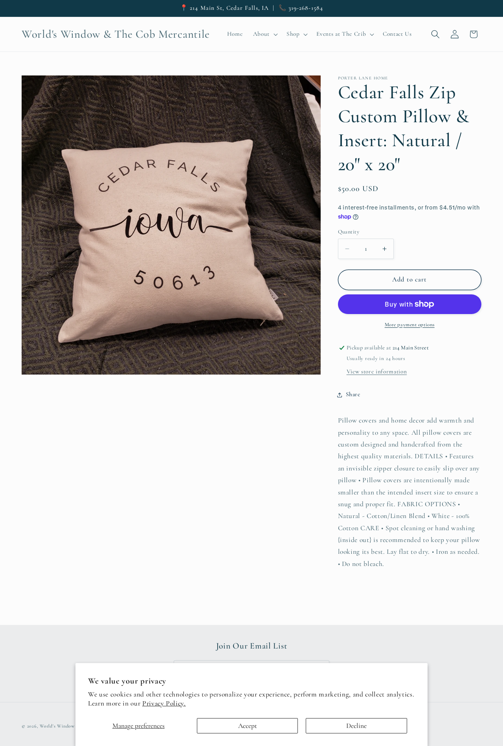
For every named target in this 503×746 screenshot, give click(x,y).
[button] (264, 34)
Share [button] (353, 394)
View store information (377, 371)
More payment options (410, 325)
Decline (356, 726)
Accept (247, 726)
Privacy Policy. (164, 703)
